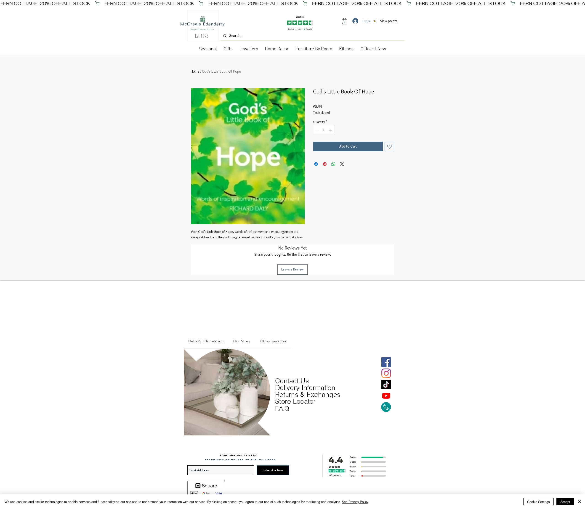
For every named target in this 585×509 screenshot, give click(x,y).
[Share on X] (342, 164)
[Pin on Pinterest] (324, 164)
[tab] (206, 341)
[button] (344, 21)
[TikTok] (386, 384)
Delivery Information (305, 388)
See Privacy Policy (355, 501)
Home (195, 71)
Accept (565, 501)
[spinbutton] (323, 130)
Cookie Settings (538, 501)
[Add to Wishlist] (389, 146)
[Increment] (330, 130)
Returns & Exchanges (308, 394)
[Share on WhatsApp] (333, 164)
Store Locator (295, 401)
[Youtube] (386, 395)
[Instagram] (386, 373)
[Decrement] (316, 130)
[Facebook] (386, 362)
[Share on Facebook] (316, 164)
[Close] (579, 501)
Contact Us (292, 381)
